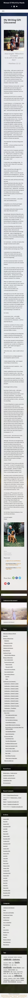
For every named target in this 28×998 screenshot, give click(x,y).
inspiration (6, 971)
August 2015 (6, 875)
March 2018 (5, 833)
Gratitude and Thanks (8, 915)
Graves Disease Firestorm (12, 795)
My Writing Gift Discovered (11, 743)
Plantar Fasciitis (8, 664)
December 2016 (6, 851)
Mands (4, 801)
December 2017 (6, 838)
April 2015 (5, 885)
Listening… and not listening (9, 778)
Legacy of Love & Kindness (9, 710)
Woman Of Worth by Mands (14, 3)
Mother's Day (6, 932)
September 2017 (6, 843)
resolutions (5, 978)
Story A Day (6, 712)
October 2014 (6, 895)
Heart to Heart (6, 917)
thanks (22, 978)
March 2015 (5, 888)
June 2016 (5, 858)
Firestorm (6, 964)
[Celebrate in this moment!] (14, 619)
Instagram (14, 6)
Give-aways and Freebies (8, 912)
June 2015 (5, 880)
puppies (9, 975)
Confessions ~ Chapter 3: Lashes (11, 688)
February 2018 (6, 836)
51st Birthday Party (9, 738)
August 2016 (6, 853)
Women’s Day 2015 (8, 643)
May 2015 (5, 883)
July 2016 (5, 856)
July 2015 (5, 878)
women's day (17, 980)
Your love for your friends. (9, 669)
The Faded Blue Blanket (10, 731)
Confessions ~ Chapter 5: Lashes (11, 693)
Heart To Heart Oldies (10, 748)
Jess (11, 971)
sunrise (18, 978)
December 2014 (6, 890)
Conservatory (5, 962)
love (12, 973)
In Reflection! (6, 920)
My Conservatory (7, 783)
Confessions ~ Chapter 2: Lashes (11, 686)
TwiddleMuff (12, 980)
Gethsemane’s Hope (7, 645)
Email (17, 6)
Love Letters (6, 929)
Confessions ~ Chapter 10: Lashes (11, 705)
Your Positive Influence (9, 674)
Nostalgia (5, 934)
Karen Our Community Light (11, 746)
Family (4, 910)
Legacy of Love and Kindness (13, 560)
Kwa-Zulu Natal (6, 925)
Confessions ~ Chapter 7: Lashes (11, 698)
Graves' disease (17, 967)
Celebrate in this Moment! (8, 907)
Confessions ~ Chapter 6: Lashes (11, 696)
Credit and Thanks (7, 653)
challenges (16, 959)
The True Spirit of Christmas (11, 720)
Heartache (5, 969)
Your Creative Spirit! (8, 659)
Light (10, 973)
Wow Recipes (6, 944)
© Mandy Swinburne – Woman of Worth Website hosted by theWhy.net (14, 995)
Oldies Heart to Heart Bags (11, 758)
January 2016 (6, 868)
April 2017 (5, 846)
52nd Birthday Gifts (7, 780)
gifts (10, 964)
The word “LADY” (9, 667)
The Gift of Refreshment (10, 741)
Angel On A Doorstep (10, 717)
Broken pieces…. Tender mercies (10, 773)
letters (4, 973)
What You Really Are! (8, 760)
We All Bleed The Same (10, 755)
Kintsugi (14, 971)
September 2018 (6, 826)
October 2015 (6, 870)
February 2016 (6, 865)
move (21, 973)
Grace (15, 964)
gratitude (7, 967)
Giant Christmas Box (9, 734)
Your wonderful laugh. (9, 671)
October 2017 (6, 841)
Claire (6, 679)
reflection (18, 975)
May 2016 (5, 861)
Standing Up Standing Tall (8, 775)
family (17, 962)
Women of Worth (7, 939)
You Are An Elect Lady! (9, 662)
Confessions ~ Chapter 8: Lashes (11, 700)
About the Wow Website (9, 655)
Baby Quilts (7, 753)
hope (16, 969)
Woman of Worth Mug (8, 657)
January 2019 (6, 824)
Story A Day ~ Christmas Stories (13, 564)
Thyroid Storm (6, 980)
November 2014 (6, 893)
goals (12, 964)
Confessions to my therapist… (9, 681)
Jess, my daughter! (7, 922)
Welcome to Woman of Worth (9, 633)
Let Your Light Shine (8, 736)
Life (4, 927)
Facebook (12, 6)
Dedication (6, 640)
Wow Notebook (6, 650)
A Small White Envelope (10, 722)
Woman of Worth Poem (8, 638)
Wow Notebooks (6, 942)
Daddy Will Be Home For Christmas (12, 725)
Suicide (14, 978)
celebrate (7, 959)
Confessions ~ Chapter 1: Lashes (11, 683)
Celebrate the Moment (8, 648)
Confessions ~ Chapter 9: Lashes (11, 703)
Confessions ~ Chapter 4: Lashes (11, 691)
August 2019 (6, 819)
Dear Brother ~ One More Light (12, 750)
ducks (13, 962)
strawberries (10, 978)
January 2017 (6, 848)
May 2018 (5, 831)
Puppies (5, 937)
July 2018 (5, 829)
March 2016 (5, 863)
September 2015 (6, 873)
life (7, 973)
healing (23, 967)
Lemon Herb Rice (20, 971)
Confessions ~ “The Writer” (10, 708)
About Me (5, 636)
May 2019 (5, 821)
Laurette (7, 676)
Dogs (10, 962)
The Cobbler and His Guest (11, 715)
